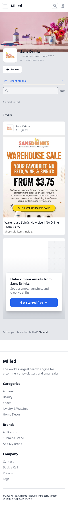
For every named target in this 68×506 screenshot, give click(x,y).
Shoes (7, 403)
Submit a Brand (13, 438)
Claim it (43, 332)
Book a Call (10, 467)
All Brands (10, 432)
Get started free (31, 303)
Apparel (8, 391)
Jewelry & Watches (15, 409)
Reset (62, 90)
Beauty (7, 397)
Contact (8, 462)
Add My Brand (12, 444)
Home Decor (11, 414)
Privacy (8, 473)
